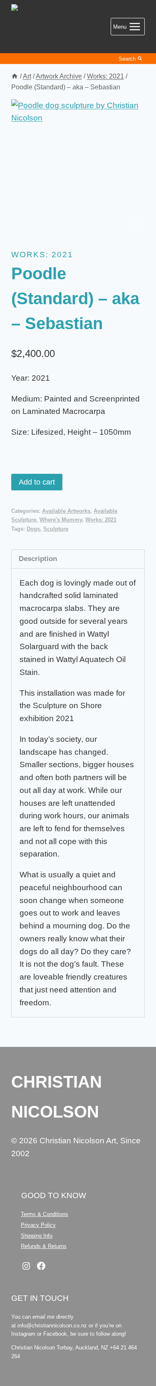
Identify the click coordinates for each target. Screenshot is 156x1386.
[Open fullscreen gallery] (136, 224)
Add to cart (37, 482)
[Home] (14, 76)
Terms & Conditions (44, 1214)
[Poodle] (78, 166)
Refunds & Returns (44, 1246)
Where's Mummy (61, 520)
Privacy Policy (38, 1225)
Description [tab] (38, 558)
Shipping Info (36, 1236)
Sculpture (55, 529)
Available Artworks (66, 511)
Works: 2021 (42, 254)
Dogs (33, 529)
